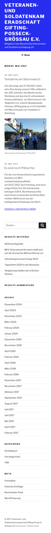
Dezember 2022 (13, 316)
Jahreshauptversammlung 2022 (21, 259)
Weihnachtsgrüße (14, 244)
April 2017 (10, 427)
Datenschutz (33, 526)
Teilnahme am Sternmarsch (22, 79)
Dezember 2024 (13, 304)
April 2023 (10, 310)
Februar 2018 (12, 374)
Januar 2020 (11, 333)
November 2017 (13, 386)
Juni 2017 (9, 415)
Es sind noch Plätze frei (19, 168)
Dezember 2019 (13, 339)
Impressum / (21, 526)
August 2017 (11, 403)
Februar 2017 (12, 432)
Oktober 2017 (12, 392)
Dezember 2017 (13, 380)
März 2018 (10, 368)
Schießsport (11, 451)
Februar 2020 (12, 327)
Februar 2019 (12, 357)
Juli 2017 (9, 409)
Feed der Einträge (14, 486)
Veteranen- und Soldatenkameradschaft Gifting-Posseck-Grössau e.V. (25, 22)
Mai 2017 (9, 421)
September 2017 (13, 397)
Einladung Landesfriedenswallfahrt (20, 208)
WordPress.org (13, 498)
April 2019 (10, 351)
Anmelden (10, 480)
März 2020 (10, 322)
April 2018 (10, 362)
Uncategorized (12, 456)
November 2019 (13, 345)
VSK (7, 462)
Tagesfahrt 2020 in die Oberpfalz (22, 264)
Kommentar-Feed (14, 492)
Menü (27, 55)
